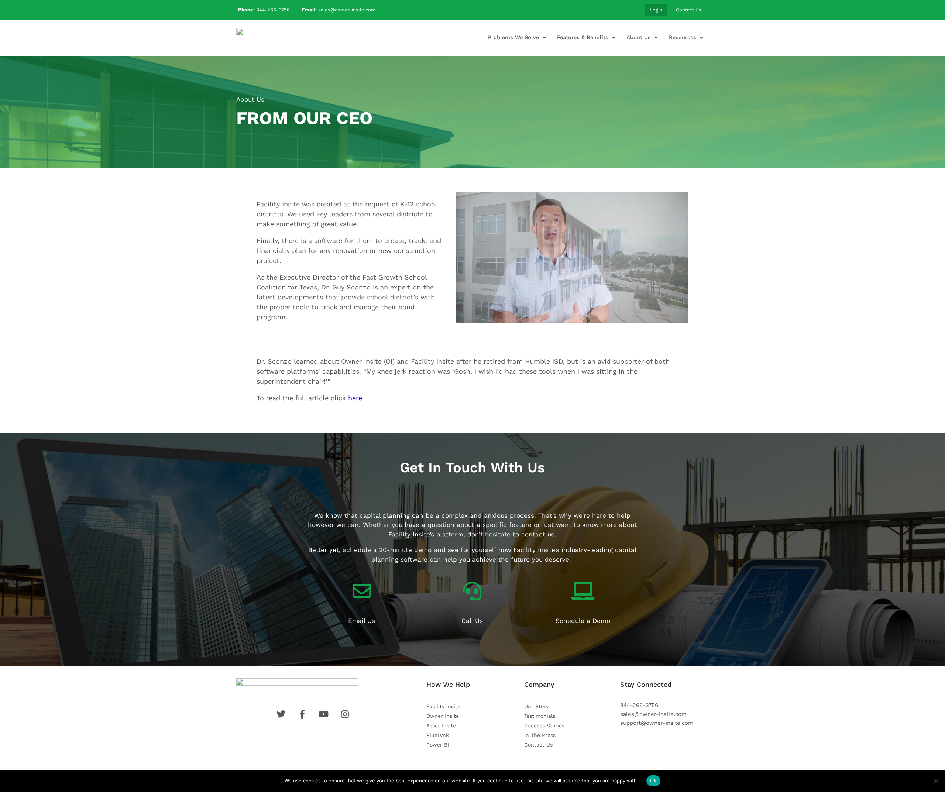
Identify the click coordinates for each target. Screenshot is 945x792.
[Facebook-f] (302, 714)
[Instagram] (345, 714)
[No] (935, 781)
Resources (682, 37)
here (355, 398)
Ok (653, 781)
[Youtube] (323, 714)
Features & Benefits (582, 37)
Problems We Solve (513, 37)
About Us (638, 37)
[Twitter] (281, 714)
